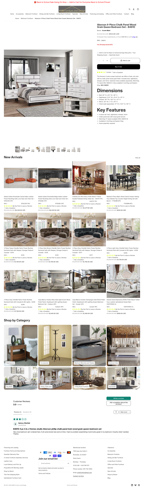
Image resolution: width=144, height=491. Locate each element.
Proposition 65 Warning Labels (13, 468)
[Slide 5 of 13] (38, 149)
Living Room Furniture (114, 461)
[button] (101, 72)
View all (137, 158)
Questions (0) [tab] (27, 412)
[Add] (34, 191)
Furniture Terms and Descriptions (14, 451)
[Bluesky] (135, 485)
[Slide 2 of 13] (22, 149)
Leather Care (8, 461)
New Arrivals (112, 471)
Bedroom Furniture (27, 18)
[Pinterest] (139, 485)
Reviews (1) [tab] (17, 412)
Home (17, 18)
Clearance (111, 447)
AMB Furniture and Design (19, 485)
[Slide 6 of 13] (43, 149)
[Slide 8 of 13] (53, 149)
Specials (110, 468)
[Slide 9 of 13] (58, 149)
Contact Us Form (78, 476)
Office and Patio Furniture (116, 464)
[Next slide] (103, 178)
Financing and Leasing (11, 447)
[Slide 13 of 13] (79, 149)
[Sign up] (68, 463)
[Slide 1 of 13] (17, 149)
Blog (109, 478)
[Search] (129, 9)
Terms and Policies (44, 473)
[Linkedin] (132, 485)
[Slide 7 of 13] (48, 149)
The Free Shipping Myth (11, 474)
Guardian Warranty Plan (11, 454)
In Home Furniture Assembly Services (16, 457)
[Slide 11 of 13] (68, 149)
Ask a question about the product (119, 403)
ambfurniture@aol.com (84, 472)
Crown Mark (106, 30)
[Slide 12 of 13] (73, 149)
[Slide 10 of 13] (63, 149)
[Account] (133, 9)
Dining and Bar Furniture (115, 457)
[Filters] (116, 412)
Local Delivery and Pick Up (12, 464)
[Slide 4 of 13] (33, 149)
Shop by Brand (9, 471)
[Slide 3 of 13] (28, 149)
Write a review (118, 398)
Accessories (111, 451)
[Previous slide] (75, 178)
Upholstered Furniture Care (12, 478)
